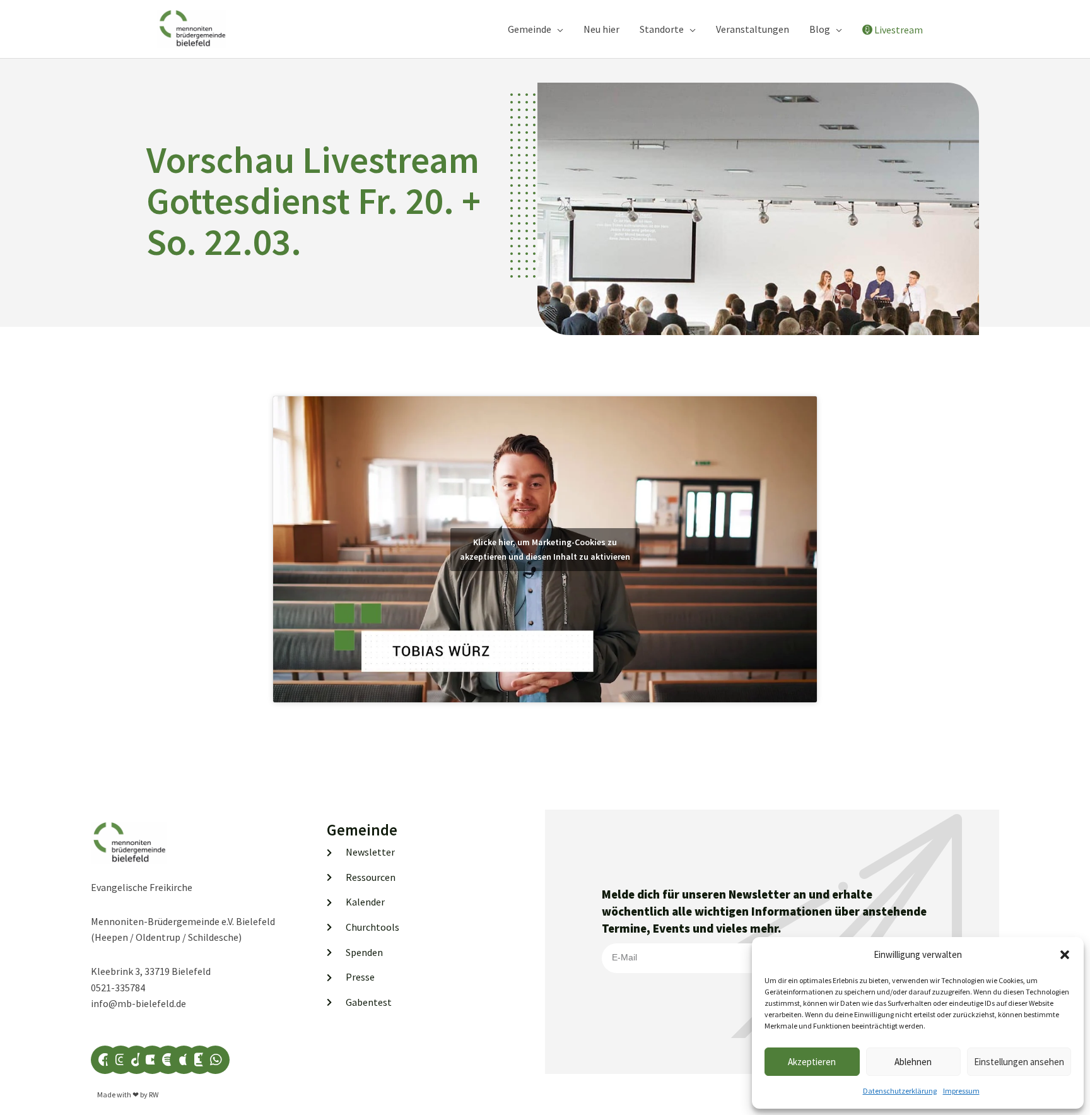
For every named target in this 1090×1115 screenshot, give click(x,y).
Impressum (961, 1090)
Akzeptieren (812, 1062)
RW (153, 1094)
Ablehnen (913, 1062)
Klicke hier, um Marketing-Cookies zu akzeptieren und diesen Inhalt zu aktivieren (545, 549)
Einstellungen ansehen (1019, 1062)
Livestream (898, 29)
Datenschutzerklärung (900, 1090)
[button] (1064, 954)
